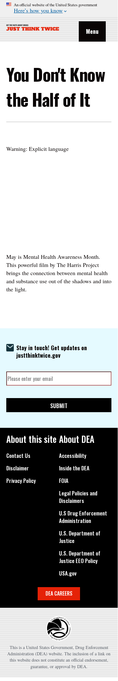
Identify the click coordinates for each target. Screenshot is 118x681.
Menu (92, 31)
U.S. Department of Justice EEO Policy (79, 557)
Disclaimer (17, 468)
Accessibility (72, 455)
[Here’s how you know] (59, 8)
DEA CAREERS (59, 593)
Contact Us (18, 455)
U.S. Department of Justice (79, 537)
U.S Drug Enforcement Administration (83, 517)
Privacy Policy (21, 480)
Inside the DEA (74, 468)
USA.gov (68, 573)
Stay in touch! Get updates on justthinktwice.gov (51, 351)
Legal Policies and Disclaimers (78, 496)
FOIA (63, 480)
